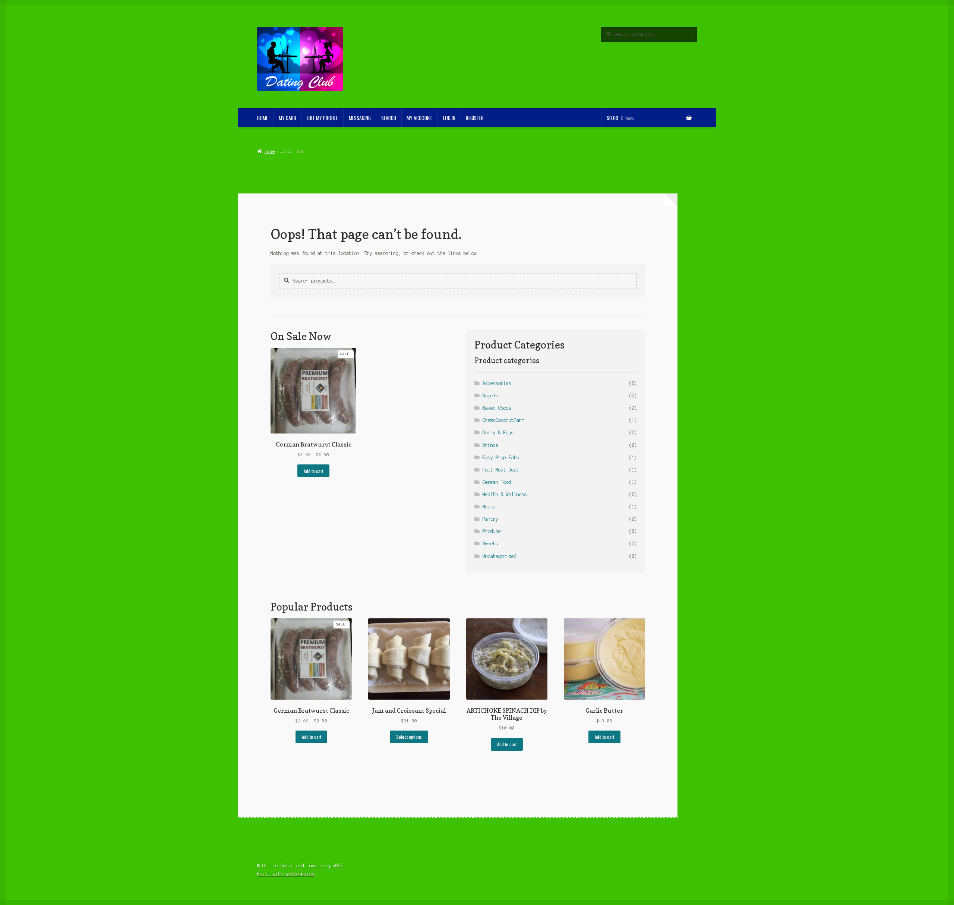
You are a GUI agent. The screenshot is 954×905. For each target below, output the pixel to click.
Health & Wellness (505, 494)
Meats (489, 506)
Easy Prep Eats (501, 457)
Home (270, 151)
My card (287, 118)
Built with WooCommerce (286, 873)
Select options (409, 737)
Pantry (490, 519)
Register (475, 118)
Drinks (490, 445)
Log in (449, 118)
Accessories (497, 383)
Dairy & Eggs (498, 432)
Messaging (360, 118)
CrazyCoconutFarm (503, 420)
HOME (262, 118)
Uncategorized (500, 556)
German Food (497, 482)
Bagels (490, 395)
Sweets (490, 543)
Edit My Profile (322, 118)
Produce (492, 531)
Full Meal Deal (501, 469)
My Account (419, 118)
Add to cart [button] (313, 471)
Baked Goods (497, 408)
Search (388, 118)
